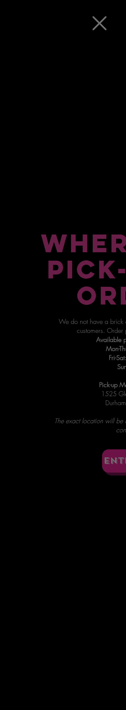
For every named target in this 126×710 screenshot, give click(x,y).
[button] (99, 23)
